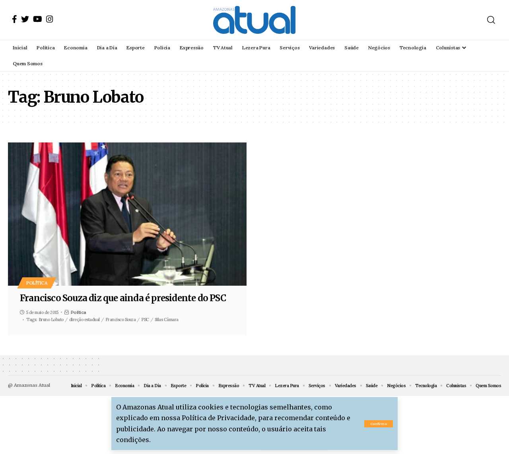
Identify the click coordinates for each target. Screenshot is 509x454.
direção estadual (84, 319)
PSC (145, 319)
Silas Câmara (167, 319)
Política (36, 283)
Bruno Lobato (51, 319)
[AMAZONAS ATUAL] (254, 20)
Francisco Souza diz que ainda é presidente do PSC (123, 298)
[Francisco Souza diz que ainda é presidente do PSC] (127, 214)
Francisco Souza (120, 319)
